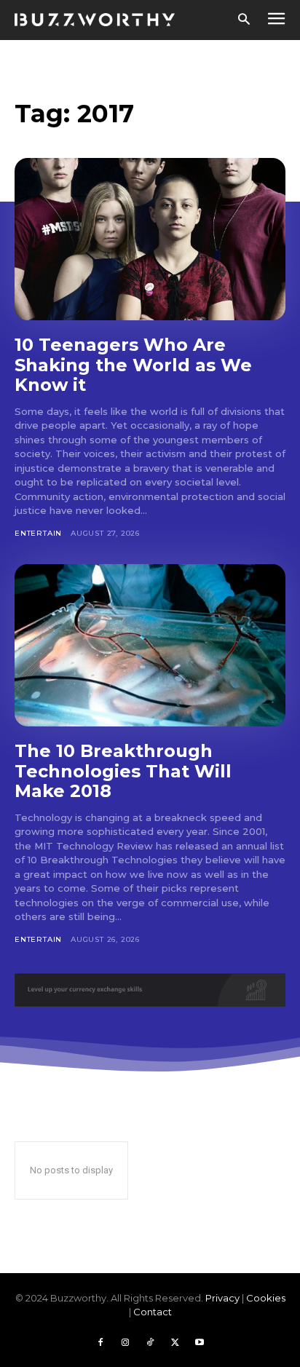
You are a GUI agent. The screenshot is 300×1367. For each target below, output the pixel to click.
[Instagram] (125, 1343)
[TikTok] (150, 1343)
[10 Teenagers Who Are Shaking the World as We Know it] (150, 239)
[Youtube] (199, 1343)
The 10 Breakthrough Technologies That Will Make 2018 (123, 770)
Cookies (265, 1298)
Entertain (38, 533)
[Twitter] (174, 1343)
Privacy (222, 1298)
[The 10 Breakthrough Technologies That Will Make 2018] (150, 645)
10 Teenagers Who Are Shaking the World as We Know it (133, 364)
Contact (152, 1312)
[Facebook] (100, 1343)
